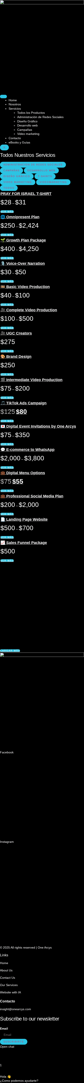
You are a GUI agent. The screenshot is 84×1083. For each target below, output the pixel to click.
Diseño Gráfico (27, 121)
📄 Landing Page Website (24, 519)
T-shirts (45, 176)
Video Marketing (17, 182)
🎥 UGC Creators (16, 333)
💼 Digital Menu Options (22, 473)
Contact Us (7, 977)
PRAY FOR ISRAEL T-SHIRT (25, 194)
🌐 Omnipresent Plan (19, 217)
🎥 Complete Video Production (28, 310)
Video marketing (28, 134)
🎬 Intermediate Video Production (31, 380)
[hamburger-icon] (3, 96)
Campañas (24, 129)
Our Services (9, 985)
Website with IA (10, 992)
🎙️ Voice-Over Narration (22, 263)
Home (13, 100)
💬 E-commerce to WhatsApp (27, 449)
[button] (10, 650)
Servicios (15, 108)
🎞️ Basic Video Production (25, 287)
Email (4, 1028)
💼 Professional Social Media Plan (31, 496)
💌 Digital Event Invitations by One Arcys (38, 426)
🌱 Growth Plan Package (23, 240)
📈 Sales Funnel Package (23, 543)
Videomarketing (53, 182)
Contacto (15, 138)
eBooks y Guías (19, 142)
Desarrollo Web (41, 170)
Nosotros (15, 104)
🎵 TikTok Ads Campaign (23, 403)
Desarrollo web (27, 125)
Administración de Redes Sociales (40, 117)
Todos (8, 188)
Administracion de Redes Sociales (32, 164)
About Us (6, 970)
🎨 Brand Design (15, 356)
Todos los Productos (31, 112)
